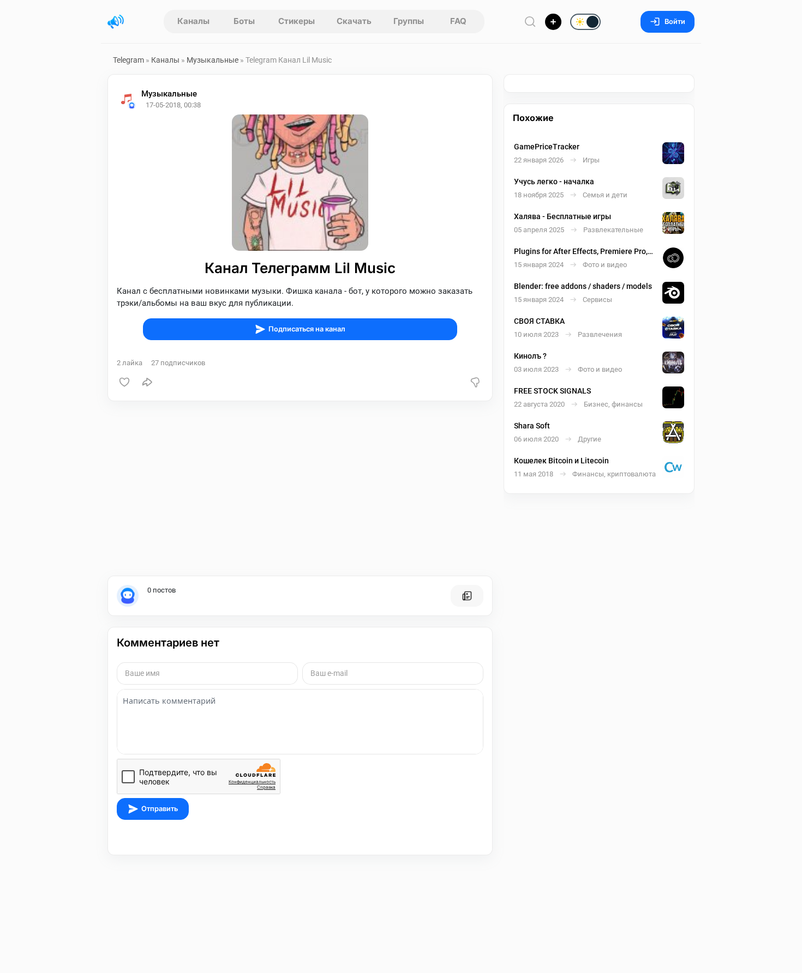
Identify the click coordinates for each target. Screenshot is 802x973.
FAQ (458, 21)
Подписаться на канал (306, 329)
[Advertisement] (300, 488)
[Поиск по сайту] (530, 21)
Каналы (193, 21)
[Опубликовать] (553, 22)
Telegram (128, 60)
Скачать (354, 21)
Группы (408, 21)
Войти (675, 21)
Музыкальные (212, 60)
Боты (244, 21)
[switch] (550, 22)
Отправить (159, 809)
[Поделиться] (147, 382)
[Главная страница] (115, 22)
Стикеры (296, 21)
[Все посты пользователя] (467, 596)
